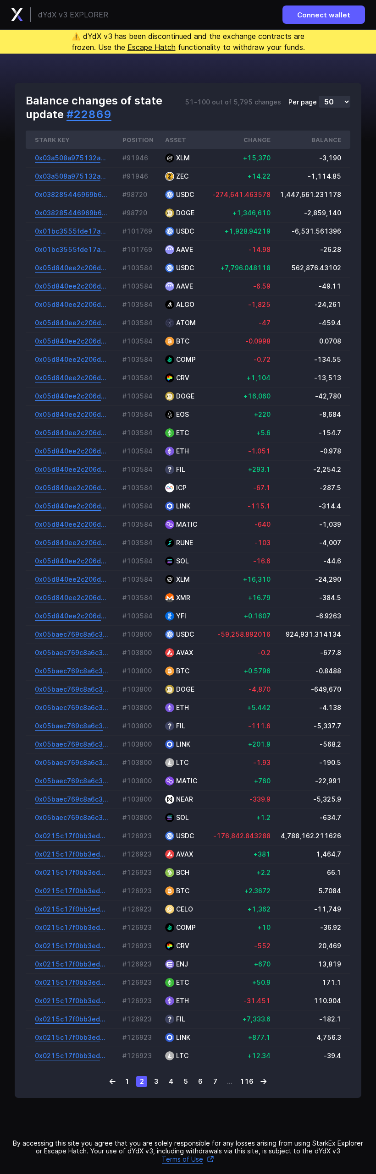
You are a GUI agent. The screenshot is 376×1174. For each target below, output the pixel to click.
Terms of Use (182, 1159)
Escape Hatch (151, 47)
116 (247, 1081)
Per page (302, 102)
